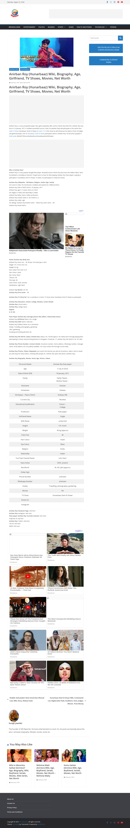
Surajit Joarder (26, 82)
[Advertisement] (86, 13)
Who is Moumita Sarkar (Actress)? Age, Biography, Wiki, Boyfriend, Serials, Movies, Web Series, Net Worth (19, 772)
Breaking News (14, 27)
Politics (41, 27)
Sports (60, 27)
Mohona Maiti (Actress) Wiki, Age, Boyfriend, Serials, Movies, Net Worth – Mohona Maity (46, 770)
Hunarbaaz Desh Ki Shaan (35, 134)
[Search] (120, 38)
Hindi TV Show (14, 131)
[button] (64, 27)
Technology (100, 27)
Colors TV (41, 131)
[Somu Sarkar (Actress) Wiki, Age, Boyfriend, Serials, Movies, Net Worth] (74, 751)
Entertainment (29, 27)
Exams (71, 27)
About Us (10, 799)
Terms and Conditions (14, 812)
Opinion (113, 27)
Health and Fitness (84, 27)
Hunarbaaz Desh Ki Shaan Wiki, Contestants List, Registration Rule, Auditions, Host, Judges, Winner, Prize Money (66, 701)
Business (51, 27)
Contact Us (11, 803)
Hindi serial (12, 136)
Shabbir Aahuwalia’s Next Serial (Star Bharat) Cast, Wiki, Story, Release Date (27, 699)
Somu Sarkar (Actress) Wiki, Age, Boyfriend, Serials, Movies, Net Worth (73, 769)
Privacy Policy (12, 808)
